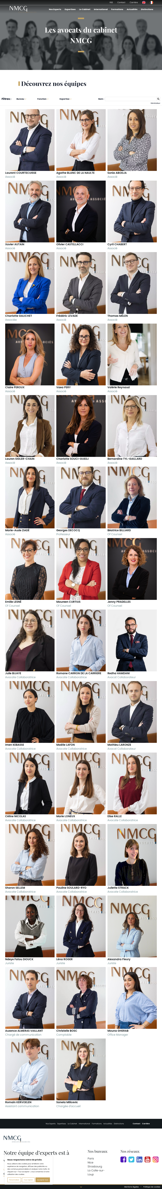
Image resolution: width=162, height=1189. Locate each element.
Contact (121, 2)
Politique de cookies (151, 1186)
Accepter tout (42, 1180)
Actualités (132, 9)
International (101, 9)
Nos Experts (55, 9)
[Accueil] (23, 9)
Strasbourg (95, 1166)
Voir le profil (29, 166)
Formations (117, 9)
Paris (91, 1158)
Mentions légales (131, 1186)
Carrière (134, 2)
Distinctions (147, 9)
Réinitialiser (155, 103)
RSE (111, 2)
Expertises (70, 9)
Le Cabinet (84, 9)
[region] (28, 1170)
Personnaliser (14, 1180)
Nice (90, 1162)
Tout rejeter (28, 1180)
